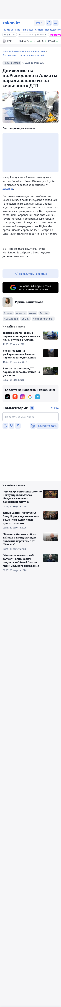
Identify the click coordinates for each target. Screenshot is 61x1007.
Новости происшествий (32, 55)
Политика (8, 29)
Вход (55, 407)
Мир (17, 29)
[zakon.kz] (11, 22)
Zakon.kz (8, 188)
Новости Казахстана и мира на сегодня (24, 51)
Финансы (28, 29)
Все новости (9, 55)
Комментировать (47, 425)
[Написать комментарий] (30, 416)
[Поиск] (49, 23)
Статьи (39, 29)
